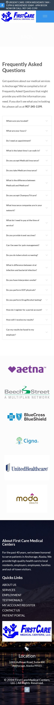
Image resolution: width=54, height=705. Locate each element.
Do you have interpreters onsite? (21, 280)
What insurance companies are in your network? (24, 208)
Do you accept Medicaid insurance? (22, 160)
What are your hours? (16, 130)
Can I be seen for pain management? (22, 245)
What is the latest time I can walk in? (23, 150)
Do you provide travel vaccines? (21, 235)
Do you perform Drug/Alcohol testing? (24, 300)
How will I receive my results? (20, 319)
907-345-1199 (29, 8)
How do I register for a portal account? (24, 309)
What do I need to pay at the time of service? (22, 223)
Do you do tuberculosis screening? (22, 255)
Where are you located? (17, 121)
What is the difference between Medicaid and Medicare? (20, 183)
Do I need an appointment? (18, 140)
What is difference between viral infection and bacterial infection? (21, 267)
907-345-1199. (33, 106)
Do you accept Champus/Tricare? (21, 195)
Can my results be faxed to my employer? (20, 332)
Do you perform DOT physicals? (21, 290)
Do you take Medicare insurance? (21, 170)
